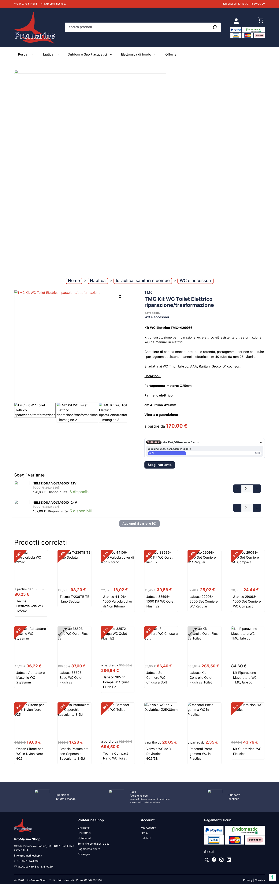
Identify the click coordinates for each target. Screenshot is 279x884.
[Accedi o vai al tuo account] (236, 21)
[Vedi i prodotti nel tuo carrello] (261, 21)
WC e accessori (195, 280)
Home (74, 280)
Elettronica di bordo (136, 54)
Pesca (22, 54)
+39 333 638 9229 (41, 866)
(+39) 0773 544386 (25, 3)
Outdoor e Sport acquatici (87, 54)
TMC (148, 292)
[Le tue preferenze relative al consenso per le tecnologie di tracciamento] (272, 877)
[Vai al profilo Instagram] (221, 859)
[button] (120, 296)
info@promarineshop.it (53, 3)
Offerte (170, 54)
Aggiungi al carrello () (139, 523)
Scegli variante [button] (160, 465)
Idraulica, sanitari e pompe (143, 280)
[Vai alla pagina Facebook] (214, 859)
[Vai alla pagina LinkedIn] (228, 859)
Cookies (260, 880)
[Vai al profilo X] (206, 859)
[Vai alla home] (23, 831)
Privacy (247, 880)
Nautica (47, 54)
